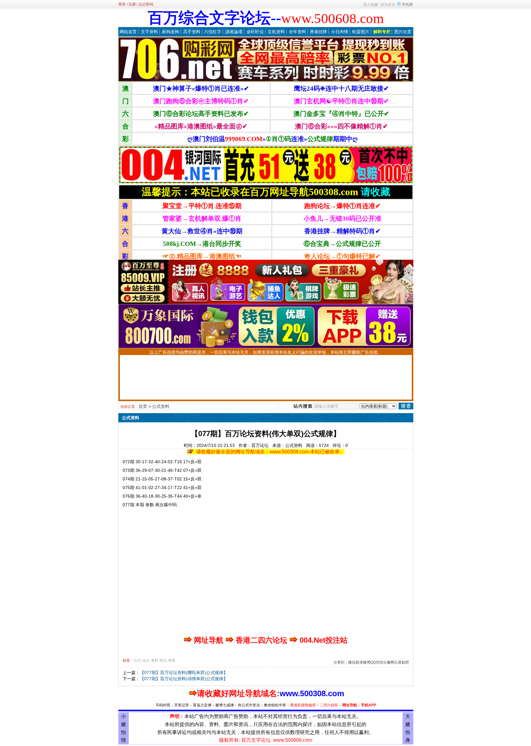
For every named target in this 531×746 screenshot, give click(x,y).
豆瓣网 (388, 662)
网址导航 (349, 705)
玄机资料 (276, 31)
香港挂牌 (318, 31)
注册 (132, 4)
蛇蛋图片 (360, 31)
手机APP (368, 705)
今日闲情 (339, 31)
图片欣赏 (402, 31)
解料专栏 (382, 31)
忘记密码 (146, 4)
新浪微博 (363, 662)
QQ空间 (376, 662)
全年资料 (297, 31)
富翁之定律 (202, 705)
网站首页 (128, 31)
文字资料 (149, 31)
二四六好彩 (329, 705)
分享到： (340, 662)
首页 (143, 406)
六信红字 (212, 31)
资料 (154, 660)
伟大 (163, 660)
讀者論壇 (233, 31)
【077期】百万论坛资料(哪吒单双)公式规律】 (184, 672)
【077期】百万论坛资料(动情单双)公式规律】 (184, 678)
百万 (137, 660)
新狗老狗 (170, 31)
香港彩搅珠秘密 (303, 705)
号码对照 (162, 705)
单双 (171, 660)
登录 (122, 4)
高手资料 (191, 31)
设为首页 (387, 4)
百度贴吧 (401, 662)
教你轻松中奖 (275, 705)
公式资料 (160, 406)
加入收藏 (370, 4)
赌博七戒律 (224, 705)
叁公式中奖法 (249, 705)
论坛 (146, 660)
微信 (352, 662)
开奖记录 (181, 705)
